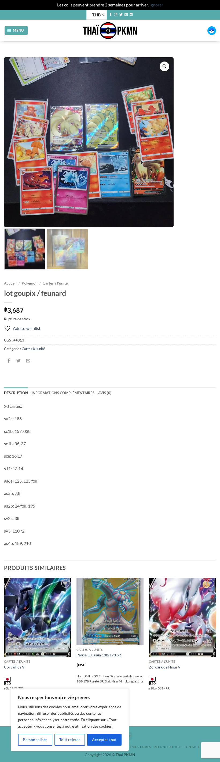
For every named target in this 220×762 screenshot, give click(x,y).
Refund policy (167, 747)
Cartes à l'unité (55, 283)
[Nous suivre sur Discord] (131, 15)
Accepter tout (104, 739)
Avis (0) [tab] (104, 393)
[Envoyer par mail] (28, 360)
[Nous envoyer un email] (126, 15)
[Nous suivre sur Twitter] (121, 15)
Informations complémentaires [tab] (63, 393)
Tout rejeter (69, 739)
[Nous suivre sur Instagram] (115, 15)
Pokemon (30, 283)
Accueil (10, 283)
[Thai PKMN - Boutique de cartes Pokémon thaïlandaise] (110, 30)
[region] (70, 719)
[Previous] (4, 651)
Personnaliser (35, 739)
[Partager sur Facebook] (9, 360)
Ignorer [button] (156, 4)
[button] (16, 30)
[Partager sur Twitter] (18, 360)
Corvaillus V (14, 667)
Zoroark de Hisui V (165, 667)
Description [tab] (16, 393)
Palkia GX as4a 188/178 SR (98, 655)
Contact (192, 747)
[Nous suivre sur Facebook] (110, 15)
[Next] (216, 651)
